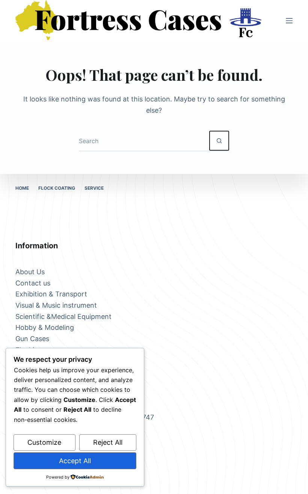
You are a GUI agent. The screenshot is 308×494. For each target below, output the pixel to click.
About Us (30, 272)
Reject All (107, 442)
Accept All (75, 461)
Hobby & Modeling (44, 327)
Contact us (32, 283)
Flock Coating (56, 188)
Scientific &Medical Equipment (63, 316)
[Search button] (219, 141)
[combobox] (144, 140)
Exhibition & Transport (51, 294)
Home (22, 188)
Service (94, 188)
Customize (44, 442)
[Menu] (289, 20)
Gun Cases (32, 339)
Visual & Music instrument (56, 305)
